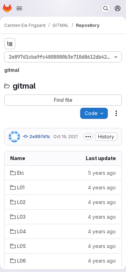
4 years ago (102, 187)
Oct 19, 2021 (65, 136)
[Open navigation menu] (19, 8)
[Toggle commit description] (88, 137)
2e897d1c (39, 136)
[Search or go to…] (106, 8)
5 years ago (102, 173)
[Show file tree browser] (9, 43)
